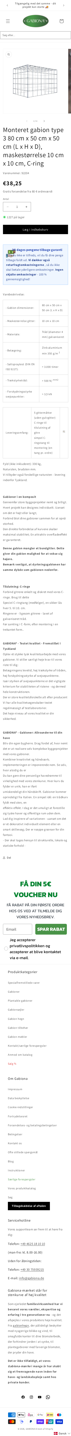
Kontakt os (15, 1143)
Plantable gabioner (20, 1000)
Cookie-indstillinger (20, 1107)
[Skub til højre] (44, 121)
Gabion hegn (16, 1019)
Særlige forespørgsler (22, 1179)
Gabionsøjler (16, 1009)
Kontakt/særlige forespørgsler (27, 1045)
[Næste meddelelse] (63, 5)
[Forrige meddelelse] (7, 5)
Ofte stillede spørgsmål (23, 1152)
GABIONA (30, 1428)
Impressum (15, 1089)
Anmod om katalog (20, 1054)
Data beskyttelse (18, 1098)
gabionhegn (21, 1325)
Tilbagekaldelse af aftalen (29, 1206)
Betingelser (15, 1134)
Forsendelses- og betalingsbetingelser (32, 1125)
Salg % (12, 1063)
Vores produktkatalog (22, 1188)
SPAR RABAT (51, 929)
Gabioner (14, 991)
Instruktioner (16, 1170)
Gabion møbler (17, 1037)
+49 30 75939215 (32, 1269)
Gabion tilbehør (18, 1028)
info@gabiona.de (31, 1278)
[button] (8, 21)
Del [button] (9, 857)
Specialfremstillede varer (24, 982)
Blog (11, 1161)
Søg (10, 1197)
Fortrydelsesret (18, 1116)
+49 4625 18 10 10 (33, 1244)
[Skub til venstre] (26, 121)
